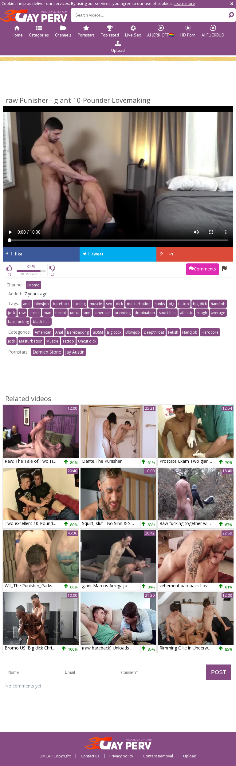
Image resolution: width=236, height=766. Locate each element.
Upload (118, 50)
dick (119, 303)
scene (35, 312)
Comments (205, 269)
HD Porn (187, 35)
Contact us (90, 756)
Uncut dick (87, 341)
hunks (160, 303)
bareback (61, 303)
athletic (186, 312)
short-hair (167, 312)
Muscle (52, 341)
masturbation (139, 303)
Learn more (184, 3)
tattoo (183, 303)
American (43, 332)
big (171, 303)
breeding (123, 312)
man (47, 312)
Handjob (190, 332)
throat (60, 312)
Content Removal (158, 756)
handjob (218, 303)
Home (17, 35)
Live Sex (133, 35)
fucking (79, 303)
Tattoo (68, 341)
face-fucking (18, 321)
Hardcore (210, 332)
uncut (75, 312)
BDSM (98, 332)
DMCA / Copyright (55, 756)
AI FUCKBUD (213, 35)
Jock (11, 341)
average (218, 312)
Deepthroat (154, 332)
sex (109, 303)
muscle (96, 303)
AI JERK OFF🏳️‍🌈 (160, 35)
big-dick (200, 303)
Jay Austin (75, 352)
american (102, 312)
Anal (59, 332)
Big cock (114, 332)
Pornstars (86, 35)
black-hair (41, 321)
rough (202, 312)
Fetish (173, 332)
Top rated (110, 35)
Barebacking (78, 332)
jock (11, 312)
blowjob (41, 303)
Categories (39, 35)
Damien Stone (47, 352)
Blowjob (132, 332)
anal (26, 303)
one (87, 312)
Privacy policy (121, 756)
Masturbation (30, 341)
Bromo (33, 285)
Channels (63, 35)
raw (22, 312)
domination (145, 312)
